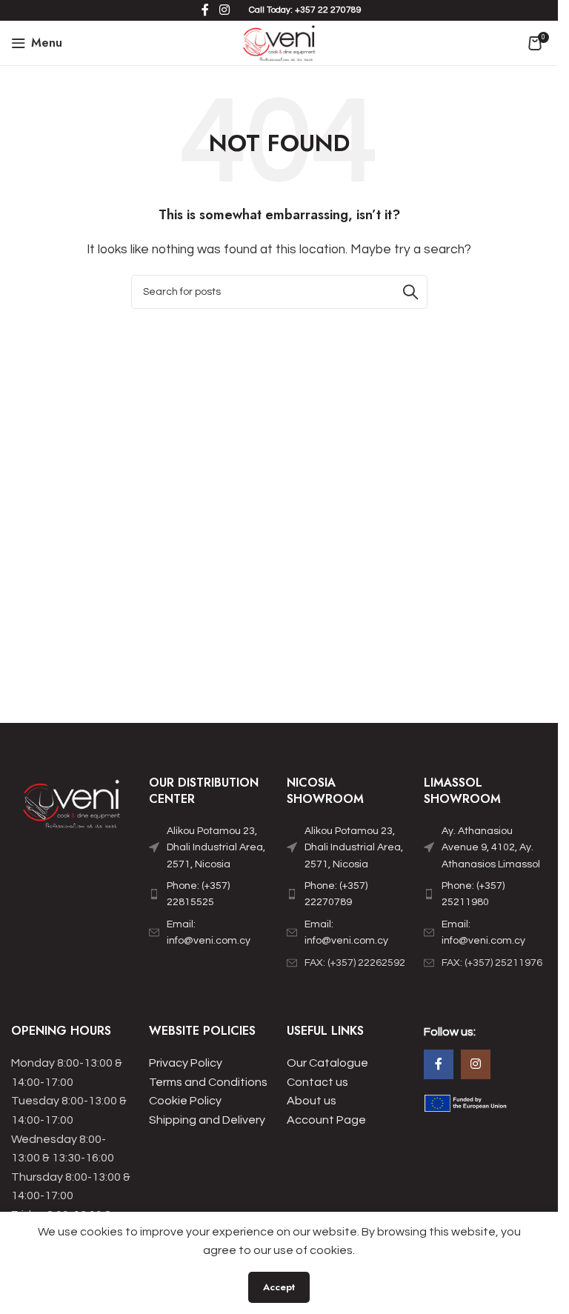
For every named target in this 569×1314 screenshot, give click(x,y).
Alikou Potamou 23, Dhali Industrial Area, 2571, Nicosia (216, 848)
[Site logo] (279, 42)
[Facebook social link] (438, 1064)
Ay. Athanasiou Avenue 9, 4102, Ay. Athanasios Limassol (491, 848)
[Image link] (72, 807)
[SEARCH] (410, 292)
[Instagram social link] (475, 1064)
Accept (279, 1287)
